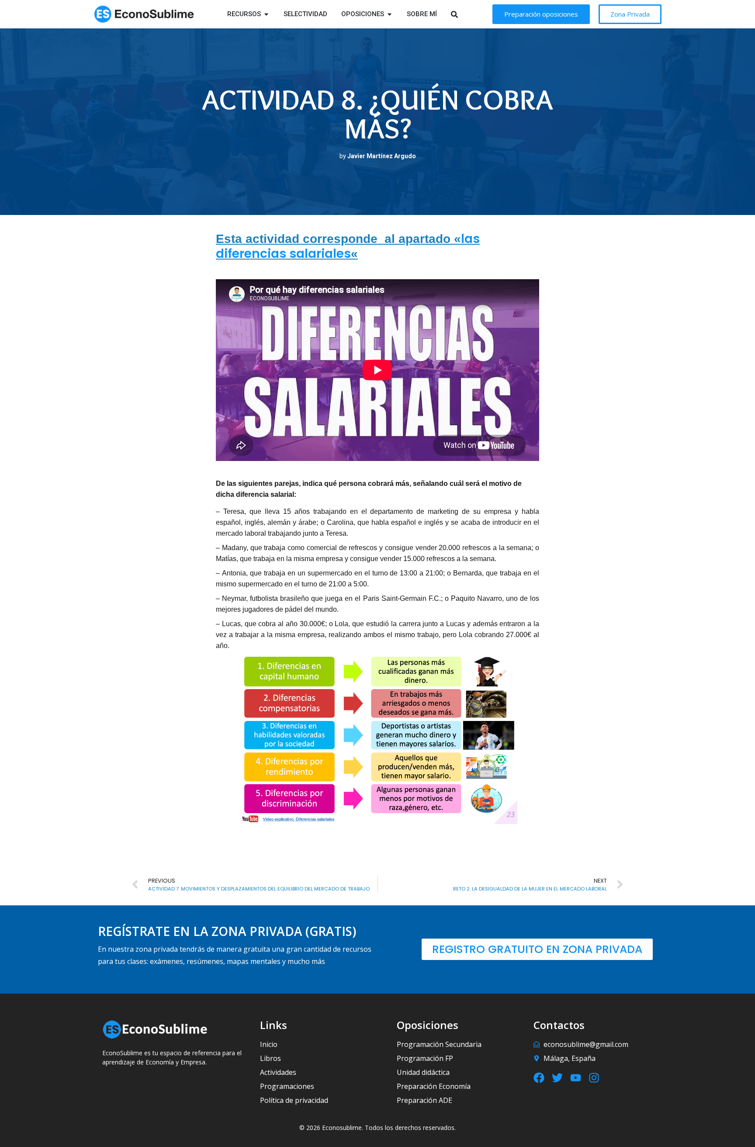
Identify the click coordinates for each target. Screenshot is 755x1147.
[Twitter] (557, 1077)
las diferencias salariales (348, 246)
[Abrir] (465, 14)
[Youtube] (575, 1077)
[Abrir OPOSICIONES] (389, 14)
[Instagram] (594, 1077)
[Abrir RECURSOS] (266, 14)
